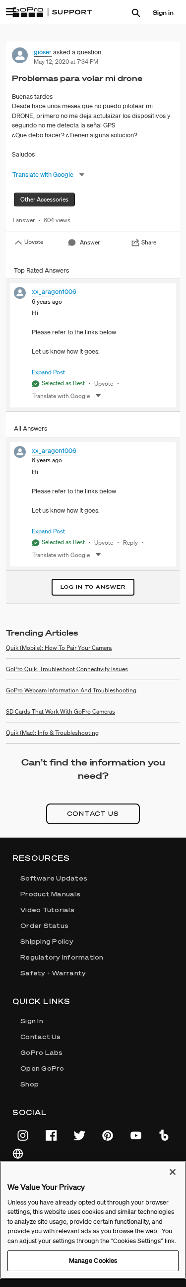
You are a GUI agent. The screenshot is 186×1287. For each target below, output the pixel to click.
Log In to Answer (93, 587)
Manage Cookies (93, 1260)
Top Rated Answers (41, 270)
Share (148, 242)
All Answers (30, 428)
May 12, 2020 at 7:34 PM (66, 61)
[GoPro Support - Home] (52, 12)
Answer (90, 242)
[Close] (173, 1172)
